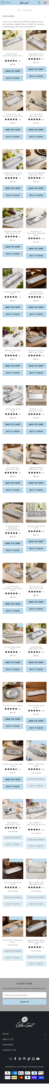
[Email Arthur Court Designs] (11, 1059)
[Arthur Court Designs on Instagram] (20, 1059)
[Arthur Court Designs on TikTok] (29, 1059)
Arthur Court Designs (19, 1067)
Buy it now (12, 78)
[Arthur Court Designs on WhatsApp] (33, 1059)
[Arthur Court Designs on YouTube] (38, 1059)
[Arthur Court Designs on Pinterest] (24, 1059)
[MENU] (1, 2)
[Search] (39, 2)
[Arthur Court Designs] (24, 2)
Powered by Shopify (36, 1067)
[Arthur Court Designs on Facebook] (15, 1059)
